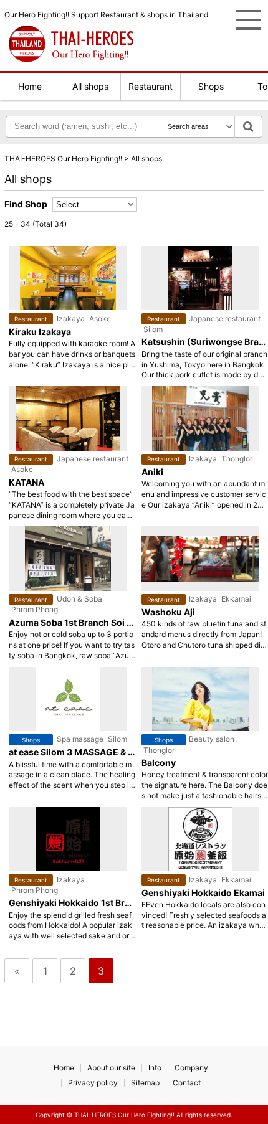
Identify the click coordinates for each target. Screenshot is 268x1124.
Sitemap (145, 1082)
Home (30, 86)
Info (154, 1067)
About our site (111, 1067)
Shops (211, 86)
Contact (187, 1082)
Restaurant (150, 86)
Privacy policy (93, 1082)
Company (191, 1067)
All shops (90, 86)
